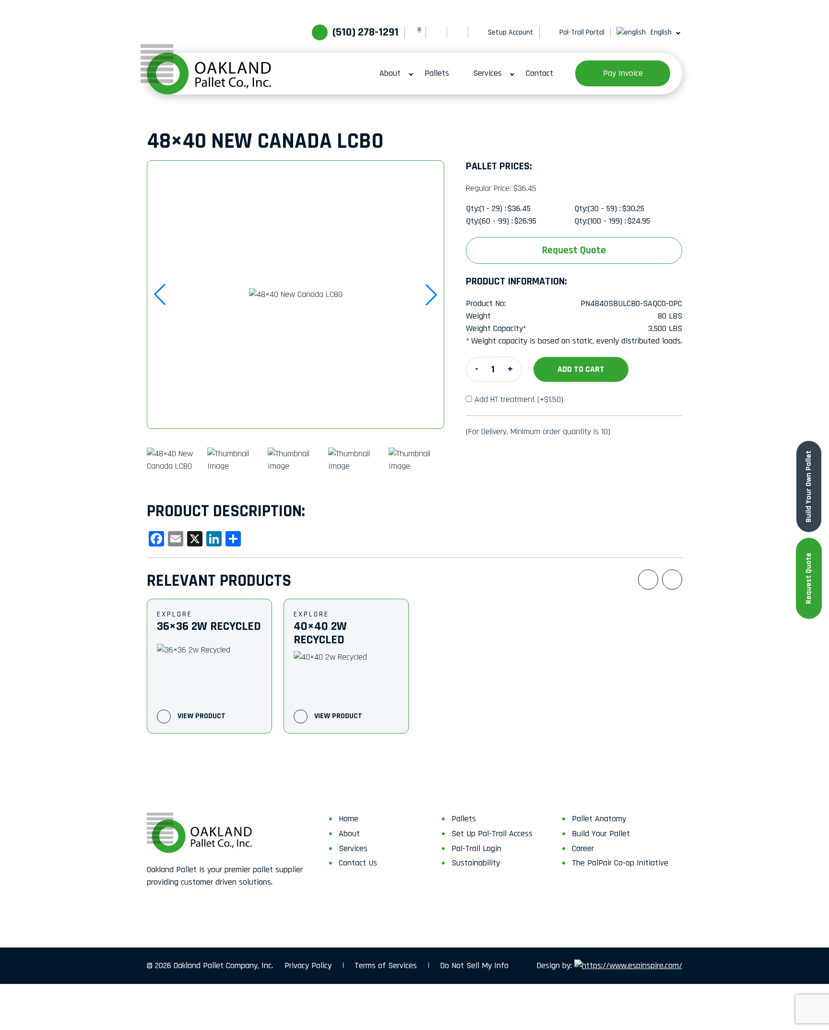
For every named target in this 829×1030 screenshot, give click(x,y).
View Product (200, 716)
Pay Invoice (623, 73)
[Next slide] (672, 579)
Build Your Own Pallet (809, 486)
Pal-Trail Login (476, 848)
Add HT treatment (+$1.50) (518, 399)
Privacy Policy (308, 965)
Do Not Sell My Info (474, 965)
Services (487, 73)
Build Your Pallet (601, 833)
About (390, 73)
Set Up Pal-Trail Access (492, 833)
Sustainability (475, 862)
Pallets (437, 73)
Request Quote (809, 578)
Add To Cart (580, 369)
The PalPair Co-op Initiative (620, 862)
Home (348, 818)
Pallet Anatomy (599, 818)
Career (583, 848)
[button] (431, 294)
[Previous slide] (648, 579)
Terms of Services (386, 965)
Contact (539, 73)
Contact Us (358, 862)
